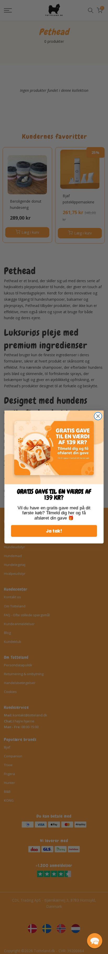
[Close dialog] (98, 416)
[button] (94, 940)
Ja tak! (54, 531)
